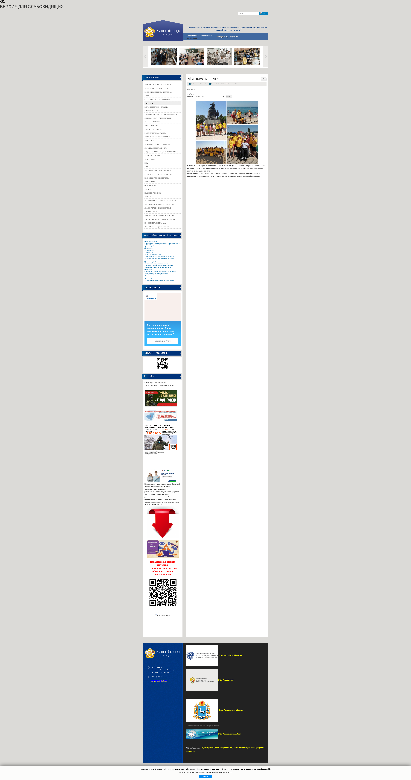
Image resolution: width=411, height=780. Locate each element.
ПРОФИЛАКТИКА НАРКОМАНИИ (157, 144)
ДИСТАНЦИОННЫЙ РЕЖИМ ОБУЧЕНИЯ (159, 219)
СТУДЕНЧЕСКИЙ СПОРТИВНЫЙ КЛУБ (159, 99)
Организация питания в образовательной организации (158, 277)
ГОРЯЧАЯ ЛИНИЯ (151, 125)
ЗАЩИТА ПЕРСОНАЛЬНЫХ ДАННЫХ (158, 174)
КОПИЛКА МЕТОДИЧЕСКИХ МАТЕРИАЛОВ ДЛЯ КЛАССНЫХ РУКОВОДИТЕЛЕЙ (160, 116)
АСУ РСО (147, 189)
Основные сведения (151, 241)
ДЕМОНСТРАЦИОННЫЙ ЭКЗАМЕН (157, 208)
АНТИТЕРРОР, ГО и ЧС (153, 129)
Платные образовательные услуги (156, 263)
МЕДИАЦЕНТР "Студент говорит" (156, 227)
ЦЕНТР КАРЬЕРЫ (150, 159)
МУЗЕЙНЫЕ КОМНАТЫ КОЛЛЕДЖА (158, 92)
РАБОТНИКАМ (149, 182)
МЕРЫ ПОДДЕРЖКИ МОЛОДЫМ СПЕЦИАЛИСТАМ (156, 109)
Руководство (148, 252)
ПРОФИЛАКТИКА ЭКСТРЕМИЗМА (157, 137)
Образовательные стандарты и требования (159, 280)
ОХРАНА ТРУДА (150, 185)
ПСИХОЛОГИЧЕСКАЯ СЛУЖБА (156, 88)
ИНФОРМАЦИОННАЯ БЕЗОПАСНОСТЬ (159, 215)
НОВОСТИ (149, 103)
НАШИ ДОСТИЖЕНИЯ (152, 193)
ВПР (146, 167)
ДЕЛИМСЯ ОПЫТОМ (152, 155)
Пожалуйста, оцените (194, 96)
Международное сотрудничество (156, 273)
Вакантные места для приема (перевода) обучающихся (158, 268)
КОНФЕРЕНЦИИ (150, 212)
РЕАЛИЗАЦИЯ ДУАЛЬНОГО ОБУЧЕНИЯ (159, 204)
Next (265, 56)
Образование (149, 250)
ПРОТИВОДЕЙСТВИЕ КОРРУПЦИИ (157, 84)
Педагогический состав (152, 254)
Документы (148, 248)
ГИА (146, 163)
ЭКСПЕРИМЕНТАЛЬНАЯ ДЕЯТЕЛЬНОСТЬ (160, 200)
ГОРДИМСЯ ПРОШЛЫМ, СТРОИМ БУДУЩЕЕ (161, 152)
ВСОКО (147, 96)
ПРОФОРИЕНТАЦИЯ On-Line (155, 223)
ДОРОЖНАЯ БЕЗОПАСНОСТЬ (155, 148)
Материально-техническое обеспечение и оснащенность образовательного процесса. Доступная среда (159, 258)
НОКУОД (147, 197)
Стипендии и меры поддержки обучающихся (160, 271)
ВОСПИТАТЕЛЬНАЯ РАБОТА (155, 133)
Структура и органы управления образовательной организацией (161, 244)
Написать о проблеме (162, 341)
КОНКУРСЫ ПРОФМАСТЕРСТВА (156, 178)
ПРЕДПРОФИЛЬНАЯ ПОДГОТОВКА (157, 170)
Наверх (407, 775)
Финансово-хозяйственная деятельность (158, 265)
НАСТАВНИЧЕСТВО (152, 122)
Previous (145, 56)
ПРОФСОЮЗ (149, 140)
